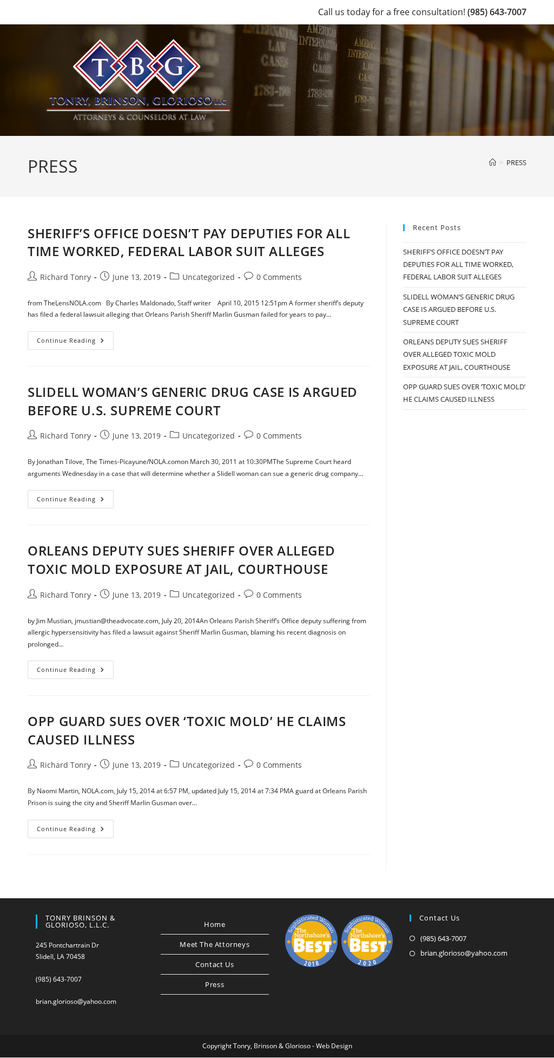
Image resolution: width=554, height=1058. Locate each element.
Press (214, 984)
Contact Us (214, 964)
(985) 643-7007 (496, 12)
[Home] (492, 162)
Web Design (334, 1045)
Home (214, 924)
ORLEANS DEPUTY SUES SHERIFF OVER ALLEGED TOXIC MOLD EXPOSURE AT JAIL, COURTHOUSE (181, 559)
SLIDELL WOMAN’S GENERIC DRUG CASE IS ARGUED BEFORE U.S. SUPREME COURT (193, 401)
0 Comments (279, 277)
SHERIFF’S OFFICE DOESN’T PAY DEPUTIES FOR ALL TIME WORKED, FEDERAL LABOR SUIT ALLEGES (189, 242)
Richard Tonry (65, 277)
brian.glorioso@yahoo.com (76, 1001)
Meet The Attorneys (214, 944)
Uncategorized (208, 277)
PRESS (516, 162)
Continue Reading (75, 342)
